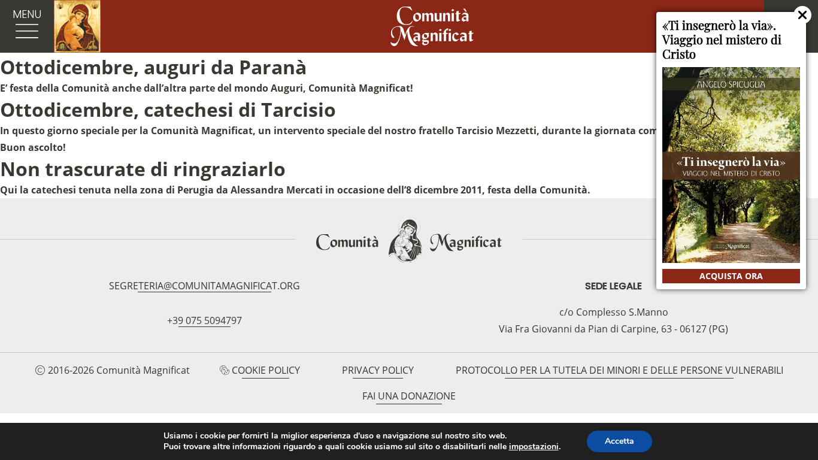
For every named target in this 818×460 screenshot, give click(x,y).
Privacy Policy (378, 370)
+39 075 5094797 (204, 320)
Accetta (619, 441)
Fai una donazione (409, 395)
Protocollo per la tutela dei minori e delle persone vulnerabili (619, 370)
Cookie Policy (266, 370)
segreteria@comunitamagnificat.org (204, 285)
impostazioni (534, 446)
